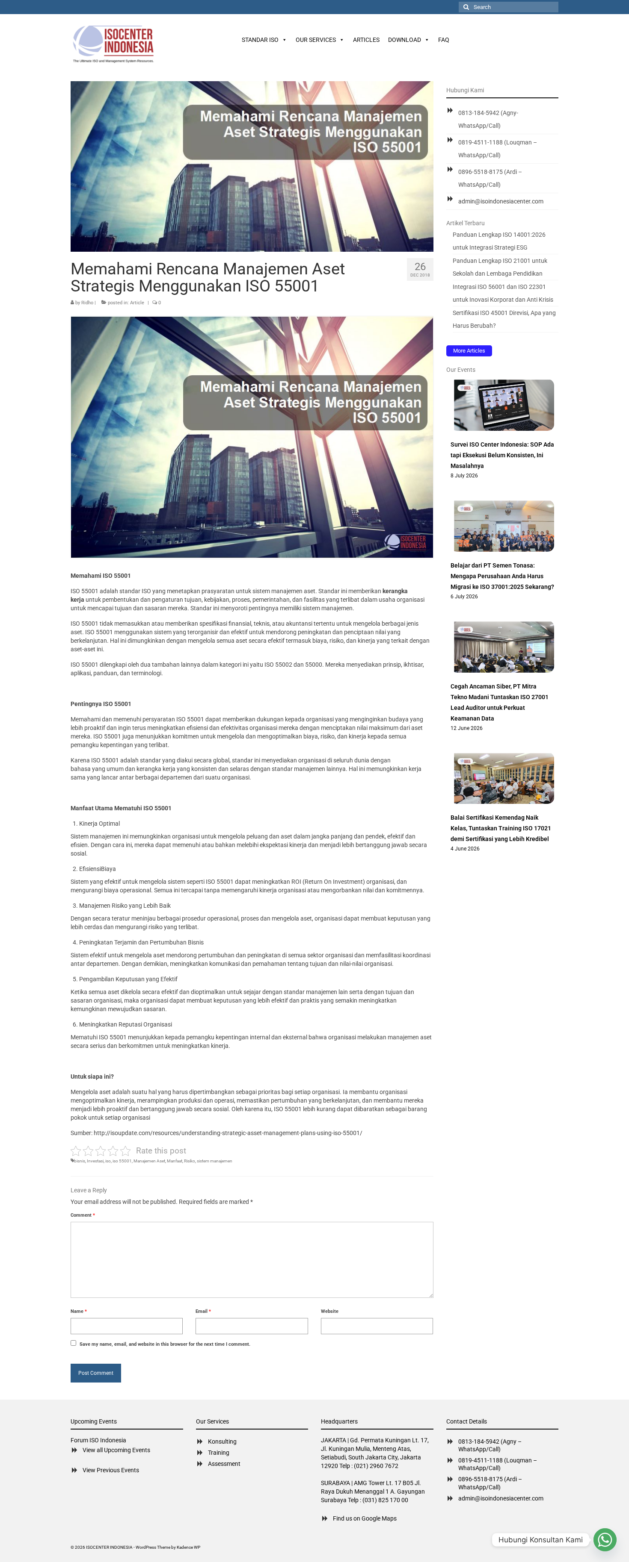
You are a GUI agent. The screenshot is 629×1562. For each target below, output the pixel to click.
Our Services (316, 39)
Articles (366, 39)
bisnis (79, 1161)
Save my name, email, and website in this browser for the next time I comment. (165, 1344)
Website (329, 1311)
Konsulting (222, 1441)
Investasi (95, 1161)
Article (137, 303)
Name (79, 1311)
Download (404, 39)
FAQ (443, 39)
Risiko (189, 1161)
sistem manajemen (214, 1161)
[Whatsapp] (605, 1539)
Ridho (87, 303)
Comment (83, 1215)
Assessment (224, 1463)
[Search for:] (508, 7)
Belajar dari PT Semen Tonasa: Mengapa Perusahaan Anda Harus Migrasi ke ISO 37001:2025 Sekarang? (502, 576)
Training (218, 1452)
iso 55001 (122, 1161)
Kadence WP (188, 1547)
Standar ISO (260, 39)
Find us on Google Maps (365, 1518)
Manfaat (174, 1161)
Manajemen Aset (149, 1161)
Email (203, 1311)
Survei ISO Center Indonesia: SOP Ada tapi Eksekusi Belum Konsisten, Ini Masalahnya (502, 455)
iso (108, 1161)
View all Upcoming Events (116, 1450)
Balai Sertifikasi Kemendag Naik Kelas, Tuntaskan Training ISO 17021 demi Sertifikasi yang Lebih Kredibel (501, 828)
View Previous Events (111, 1470)
